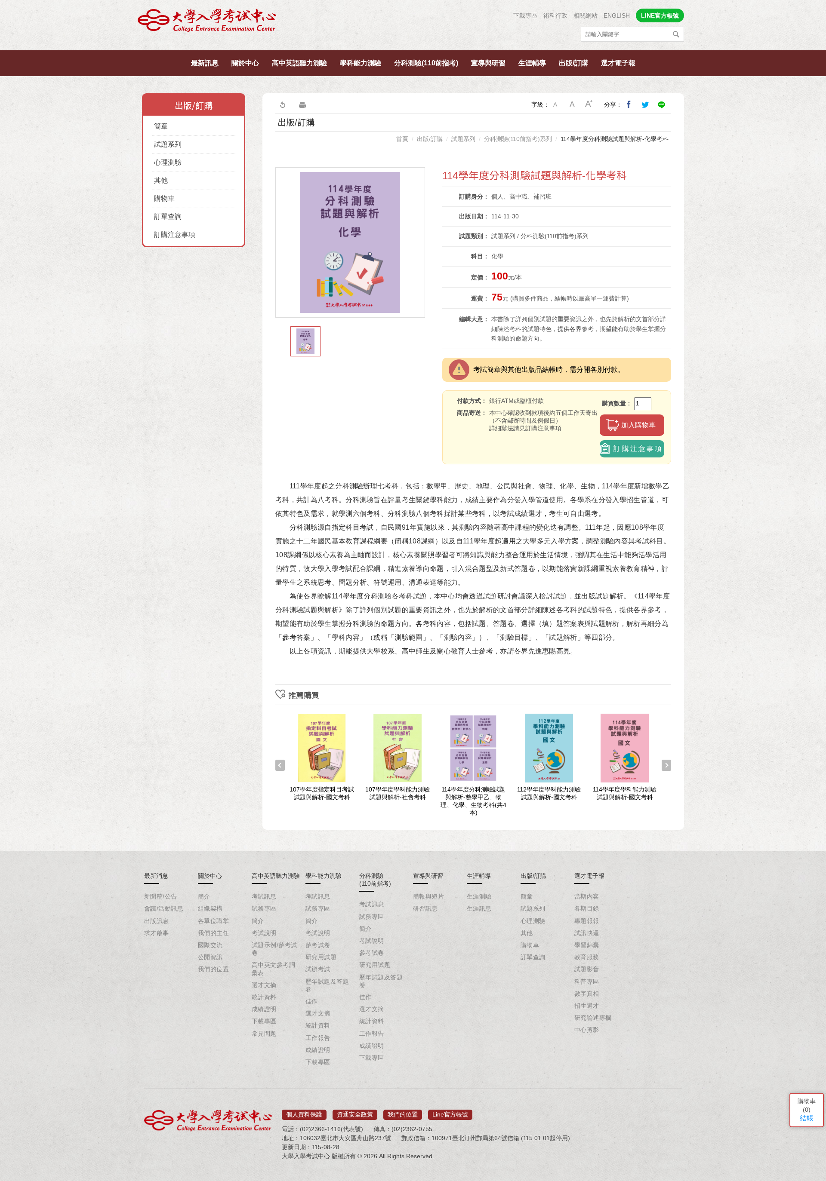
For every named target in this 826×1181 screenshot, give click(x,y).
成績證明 (264, 1009)
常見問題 (264, 1033)
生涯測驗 (479, 896)
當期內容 (586, 896)
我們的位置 (213, 969)
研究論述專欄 (593, 1017)
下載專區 (525, 15)
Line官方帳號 (450, 1114)
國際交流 (210, 945)
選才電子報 (618, 63)
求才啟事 (156, 932)
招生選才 (586, 1005)
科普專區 (586, 981)
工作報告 (317, 1037)
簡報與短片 (428, 896)
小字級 (556, 104)
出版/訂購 (573, 63)
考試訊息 (264, 896)
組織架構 (210, 908)
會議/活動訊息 (163, 908)
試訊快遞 (586, 932)
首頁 (402, 138)
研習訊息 (425, 908)
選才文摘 (264, 985)
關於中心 (245, 63)
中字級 (572, 104)
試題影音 (586, 969)
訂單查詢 (168, 216)
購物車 (164, 198)
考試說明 (264, 932)
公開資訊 (210, 957)
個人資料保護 (304, 1114)
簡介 (204, 896)
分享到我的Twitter (645, 104)
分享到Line (662, 104)
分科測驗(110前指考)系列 (518, 138)
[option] (350, 242)
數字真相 (586, 993)
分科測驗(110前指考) (426, 63)
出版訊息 (156, 920)
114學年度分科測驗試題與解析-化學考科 (615, 138)
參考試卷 (317, 945)
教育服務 (586, 957)
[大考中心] (207, 22)
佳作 (311, 1001)
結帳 (807, 1118)
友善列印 (302, 104)
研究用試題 (320, 957)
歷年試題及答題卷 (327, 985)
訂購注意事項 (174, 234)
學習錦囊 (586, 945)
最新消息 (156, 875)
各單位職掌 (213, 920)
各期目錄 (586, 908)
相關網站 (585, 15)
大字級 (589, 104)
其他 (161, 180)
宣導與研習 (488, 63)
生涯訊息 (479, 908)
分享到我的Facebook (629, 104)
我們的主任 (213, 932)
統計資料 (264, 997)
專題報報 (586, 920)
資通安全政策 (355, 1114)
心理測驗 (168, 162)
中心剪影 (586, 1029)
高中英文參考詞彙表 (273, 968)
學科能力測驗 (360, 63)
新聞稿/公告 (160, 896)
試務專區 (264, 908)
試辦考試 (317, 969)
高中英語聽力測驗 (299, 63)
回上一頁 (282, 104)
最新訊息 (205, 63)
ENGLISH (617, 15)
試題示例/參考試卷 (274, 949)
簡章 (161, 126)
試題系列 (168, 144)
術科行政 (555, 15)
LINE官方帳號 (660, 15)
